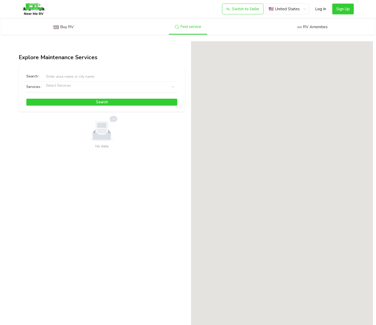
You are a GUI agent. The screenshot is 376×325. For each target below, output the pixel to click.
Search (32, 76)
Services (33, 86)
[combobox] (47, 86)
